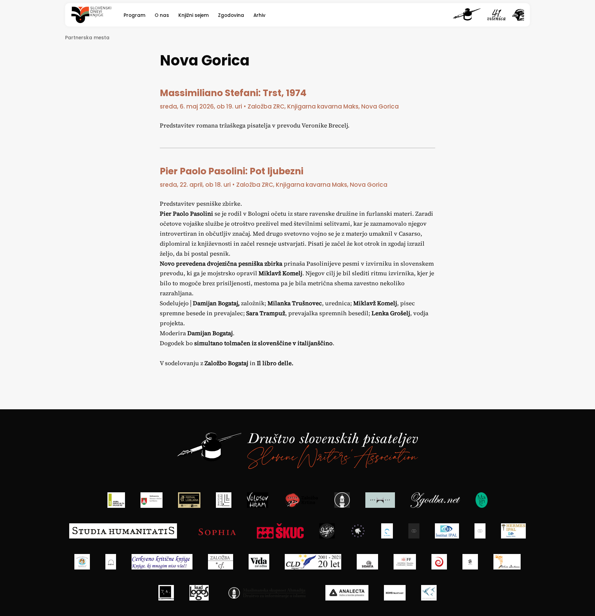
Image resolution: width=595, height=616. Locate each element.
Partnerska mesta (87, 37)
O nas (162, 15)
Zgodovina (231, 15)
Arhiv (259, 15)
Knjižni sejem (193, 15)
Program (134, 15)
